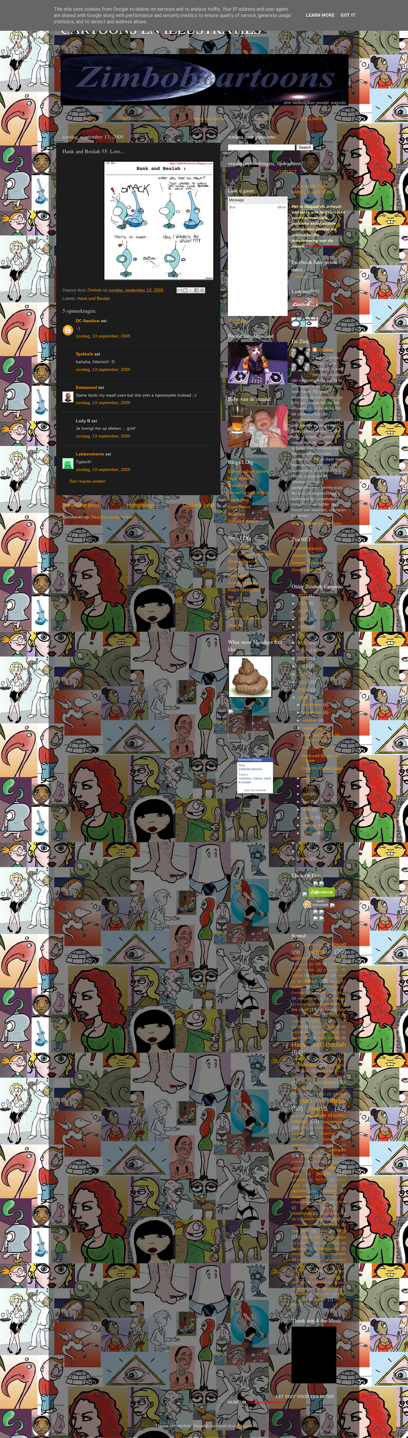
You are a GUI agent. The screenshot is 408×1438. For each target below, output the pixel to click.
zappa (302, 1299)
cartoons (245, 778)
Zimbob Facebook (309, 570)
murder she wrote (328, 1127)
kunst (321, 1094)
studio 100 (311, 1237)
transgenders (336, 1259)
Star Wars (300, 1231)
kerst (341, 1076)
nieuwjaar (329, 1139)
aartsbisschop (313, 945)
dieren (310, 980)
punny (333, 1185)
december (313, 704)
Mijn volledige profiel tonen (317, 523)
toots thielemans (308, 1259)
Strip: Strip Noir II (317, 747)
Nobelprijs (299, 1145)
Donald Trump (326, 987)
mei (307, 801)
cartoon (334, 964)
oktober (310, 720)
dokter (297, 987)
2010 (303, 690)
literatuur (339, 1094)
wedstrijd (330, 1288)
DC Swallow (88, 321)
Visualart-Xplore (243, 521)
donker (326, 993)
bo (241, 320)
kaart (295, 1076)
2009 (303, 698)
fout (300, 1026)
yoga (342, 1294)
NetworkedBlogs (250, 759)
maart (309, 817)
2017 (303, 635)
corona (297, 975)
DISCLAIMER (312, 118)
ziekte (320, 1299)
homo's (322, 1059)
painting (318, 1161)
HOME (102, 118)
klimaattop (329, 1088)
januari (310, 833)
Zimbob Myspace (308, 563)
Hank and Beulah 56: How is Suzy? (321, 737)
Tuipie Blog (238, 500)
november (313, 712)
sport (336, 1219)
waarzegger (306, 1288)
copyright (331, 970)
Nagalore (236, 514)
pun (314, 1185)
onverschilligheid (303, 1150)
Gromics (236, 568)
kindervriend (300, 1088)
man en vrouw (322, 1100)
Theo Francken (333, 1254)
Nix (231, 597)
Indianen (303, 1071)
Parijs (336, 1161)
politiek (324, 1173)
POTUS (321, 1179)
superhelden (337, 1237)
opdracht (337, 1150)
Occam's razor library (248, 492)
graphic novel (302, 1038)
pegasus (313, 1168)
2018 (303, 627)
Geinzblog (237, 485)
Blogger (245, 1426)
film (331, 1021)
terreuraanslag (327, 1249)
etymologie (338, 998)
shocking (329, 1208)
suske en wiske (309, 1243)
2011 (303, 682)
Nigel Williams (241, 478)
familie (313, 1015)
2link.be (235, 625)
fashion (316, 1021)
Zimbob (326, 350)
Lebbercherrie (90, 454)
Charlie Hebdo (303, 970)
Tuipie (233, 604)
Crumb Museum (243, 583)
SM (294, 1219)
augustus (312, 778)
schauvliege (301, 1202)
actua (317, 951)
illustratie (307, 1064)
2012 (303, 674)
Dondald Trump (303, 993)
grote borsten (329, 1038)
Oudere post (198, 505)
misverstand (334, 1122)
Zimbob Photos (306, 555)
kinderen (327, 1082)
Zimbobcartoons (250, 769)
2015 (303, 650)
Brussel (302, 964)
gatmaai (333, 1027)
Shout (233, 320)
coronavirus (320, 975)
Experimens (239, 507)
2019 (303, 619)
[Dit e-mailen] (179, 290)
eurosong (303, 1004)
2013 (303, 666)
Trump (297, 1271)
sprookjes (331, 1225)
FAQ (175, 118)
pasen (296, 1168)
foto (343, 1021)
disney (335, 981)
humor (257, 778)
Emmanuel (86, 387)
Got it (348, 15)
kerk (326, 1076)
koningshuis (300, 1094)
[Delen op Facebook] (197, 290)
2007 (303, 851)
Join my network (255, 790)
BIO (140, 118)
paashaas (299, 1161)
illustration (337, 1065)
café (317, 964)
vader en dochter (323, 1277)
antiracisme (301, 958)
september (313, 728)
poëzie (296, 1174)
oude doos (331, 1156)
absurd (338, 944)
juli (306, 786)
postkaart (298, 1179)
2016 (303, 643)
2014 (303, 658)
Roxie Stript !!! (241, 547)
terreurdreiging (302, 1254)
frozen (316, 1027)
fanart (334, 1015)
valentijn (298, 1282)
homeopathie (301, 1059)
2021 (303, 603)
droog (302, 998)
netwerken (327, 1133)
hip (311, 1053)
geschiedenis (301, 1032)
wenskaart (300, 1294)
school (340, 1202)
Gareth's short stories (248, 471)
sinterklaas (302, 1213)
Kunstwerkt (238, 575)
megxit (296, 1116)
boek (342, 958)
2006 (303, 859)
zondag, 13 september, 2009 (103, 336)
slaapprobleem (330, 1213)
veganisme (319, 1282)
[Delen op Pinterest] (202, 290)
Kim (231, 611)
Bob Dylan (324, 958)
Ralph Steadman (244, 590)
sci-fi (304, 1208)
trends (302, 1265)
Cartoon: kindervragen (322, 768)
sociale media (314, 1219)
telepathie (298, 1248)
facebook (325, 1010)
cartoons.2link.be (244, 618)
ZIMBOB (299, 277)
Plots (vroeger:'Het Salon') (252, 554)
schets (323, 1202)
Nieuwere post (80, 505)
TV (311, 1271)
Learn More (320, 15)
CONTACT (277, 118)
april (307, 809)
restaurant (301, 1196)
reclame (328, 1191)
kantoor (311, 1076)
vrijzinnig (339, 1282)
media (318, 1108)
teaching (334, 1243)
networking (299, 1139)
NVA (330, 1145)
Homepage (141, 505)
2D (294, 945)
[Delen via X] (191, 290)
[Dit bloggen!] (185, 290)
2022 (303, 595)
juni (307, 794)
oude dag (308, 1156)
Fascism (298, 1021)
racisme (299, 1191)
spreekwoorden (303, 1225)
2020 (303, 611)
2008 (303, 843)
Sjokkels (84, 354)
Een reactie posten (87, 481)
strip (341, 1230)
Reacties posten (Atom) (113, 517)
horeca (341, 1059)
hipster (332, 1053)
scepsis (332, 1196)
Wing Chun (323, 1294)
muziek (297, 1133)
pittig (331, 1167)
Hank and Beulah (223, 118)
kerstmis (305, 1083)
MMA (304, 1127)
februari (311, 825)
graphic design (329, 1032)
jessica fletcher (328, 1071)
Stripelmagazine (243, 561)
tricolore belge (328, 1265)
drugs (318, 998)
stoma (323, 1231)
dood (342, 993)
